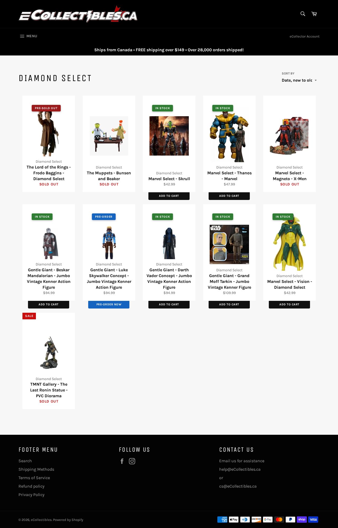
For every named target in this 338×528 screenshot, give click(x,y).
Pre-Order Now (108, 304)
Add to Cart (169, 196)
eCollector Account (305, 36)
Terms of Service (34, 477)
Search (25, 460)
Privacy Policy (31, 494)
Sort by (288, 73)
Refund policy (31, 486)
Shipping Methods (36, 469)
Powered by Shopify (68, 520)
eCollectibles (41, 520)
